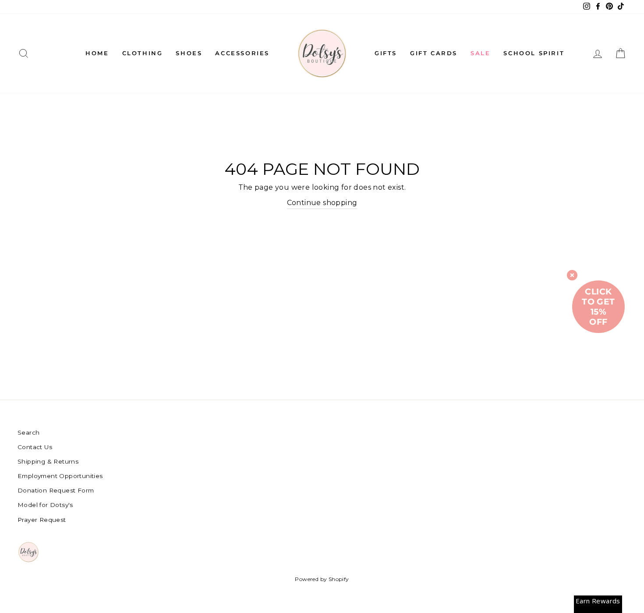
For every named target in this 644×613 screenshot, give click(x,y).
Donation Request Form (56, 490)
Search (28, 432)
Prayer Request (42, 519)
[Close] (572, 275)
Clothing (142, 53)
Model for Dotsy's (45, 504)
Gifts (386, 53)
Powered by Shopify (322, 579)
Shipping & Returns (48, 461)
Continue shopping (322, 202)
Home (97, 53)
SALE (480, 53)
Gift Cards (433, 53)
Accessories (242, 53)
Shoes (189, 53)
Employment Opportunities (60, 475)
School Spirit (533, 53)
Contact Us (35, 446)
